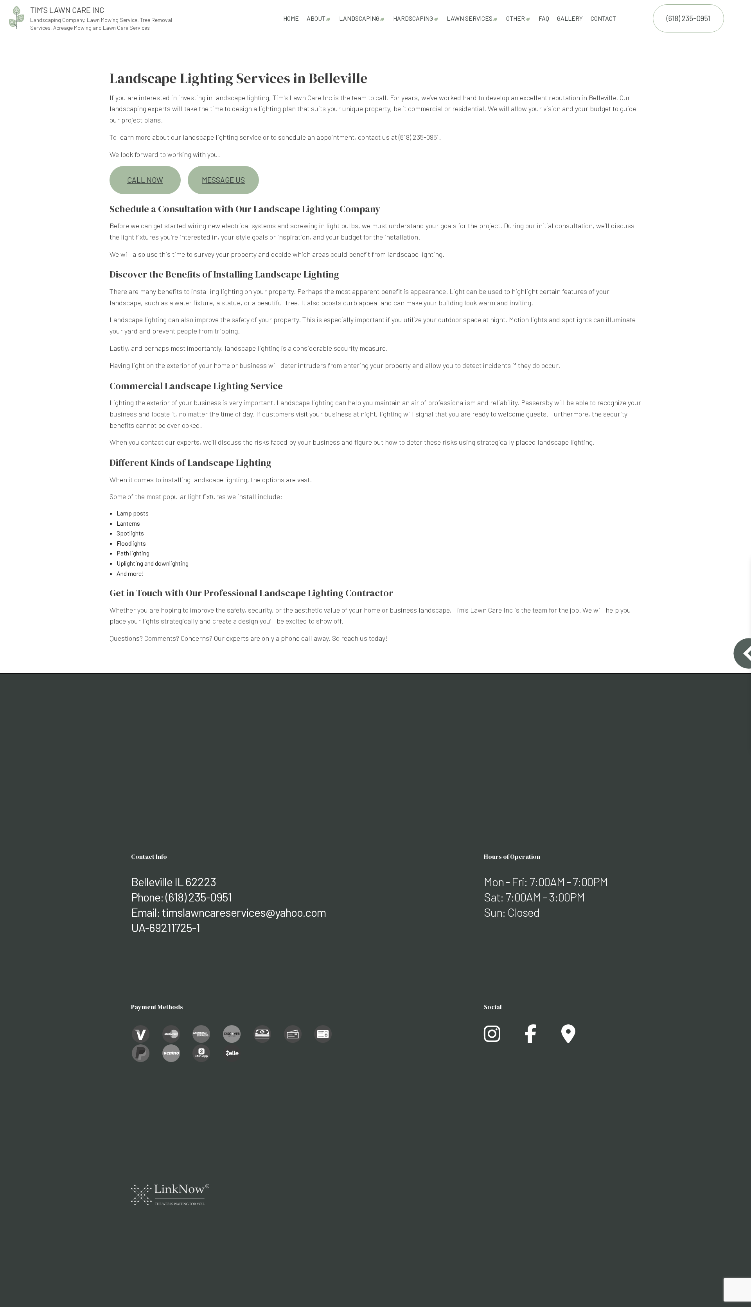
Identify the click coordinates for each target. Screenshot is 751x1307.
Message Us (223, 179)
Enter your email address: (619, 641)
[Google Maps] (568, 1038)
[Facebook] (531, 1038)
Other (515, 18)
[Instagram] (492, 1038)
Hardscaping (413, 18)
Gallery (570, 18)
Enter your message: (613, 668)
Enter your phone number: (619, 614)
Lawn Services (469, 18)
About (316, 18)
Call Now (145, 179)
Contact (603, 18)
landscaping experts (140, 108)
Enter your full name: (613, 587)
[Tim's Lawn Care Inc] (16, 16)
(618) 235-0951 (688, 18)
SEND (704, 724)
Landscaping (359, 18)
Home (291, 18)
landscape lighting (241, 97)
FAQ (544, 18)
